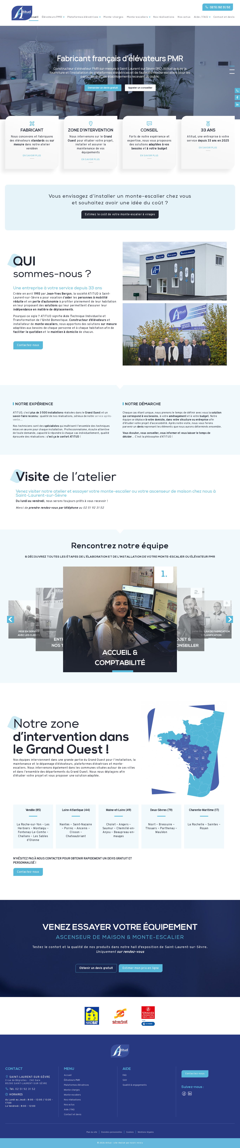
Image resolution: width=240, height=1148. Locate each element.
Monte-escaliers (137, 17)
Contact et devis (224, 17)
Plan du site (91, 1132)
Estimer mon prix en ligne (140, 968)
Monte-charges (113, 17)
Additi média (136, 1143)
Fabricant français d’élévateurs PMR (120, 58)
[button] (96, 968)
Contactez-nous (28, 345)
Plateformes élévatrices (82, 17)
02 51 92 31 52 (220, 7)
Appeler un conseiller (140, 87)
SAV (125, 1080)
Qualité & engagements (135, 1085)
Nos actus (184, 17)
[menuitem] (53, 19)
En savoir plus (32, 155)
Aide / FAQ (201, 17)
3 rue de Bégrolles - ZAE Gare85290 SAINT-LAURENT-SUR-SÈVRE (26, 1082)
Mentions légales (146, 1132)
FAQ (125, 1075)
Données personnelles (111, 1132)
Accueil (68, 1075)
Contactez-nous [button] (195, 1073)
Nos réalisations (163, 17)
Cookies (130, 1132)
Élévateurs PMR (52, 17)
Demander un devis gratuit (103, 87)
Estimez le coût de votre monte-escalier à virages (120, 214)
